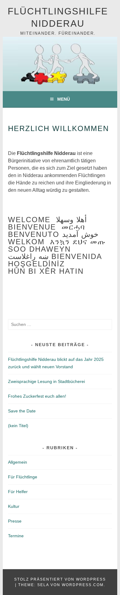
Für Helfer (18, 491)
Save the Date (22, 410)
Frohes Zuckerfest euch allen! (37, 396)
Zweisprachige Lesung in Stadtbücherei (46, 381)
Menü (63, 99)
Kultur (13, 506)
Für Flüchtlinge (22, 476)
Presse (15, 521)
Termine (16, 535)
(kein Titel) (18, 425)
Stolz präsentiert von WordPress (60, 579)
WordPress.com (83, 585)
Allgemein (17, 462)
